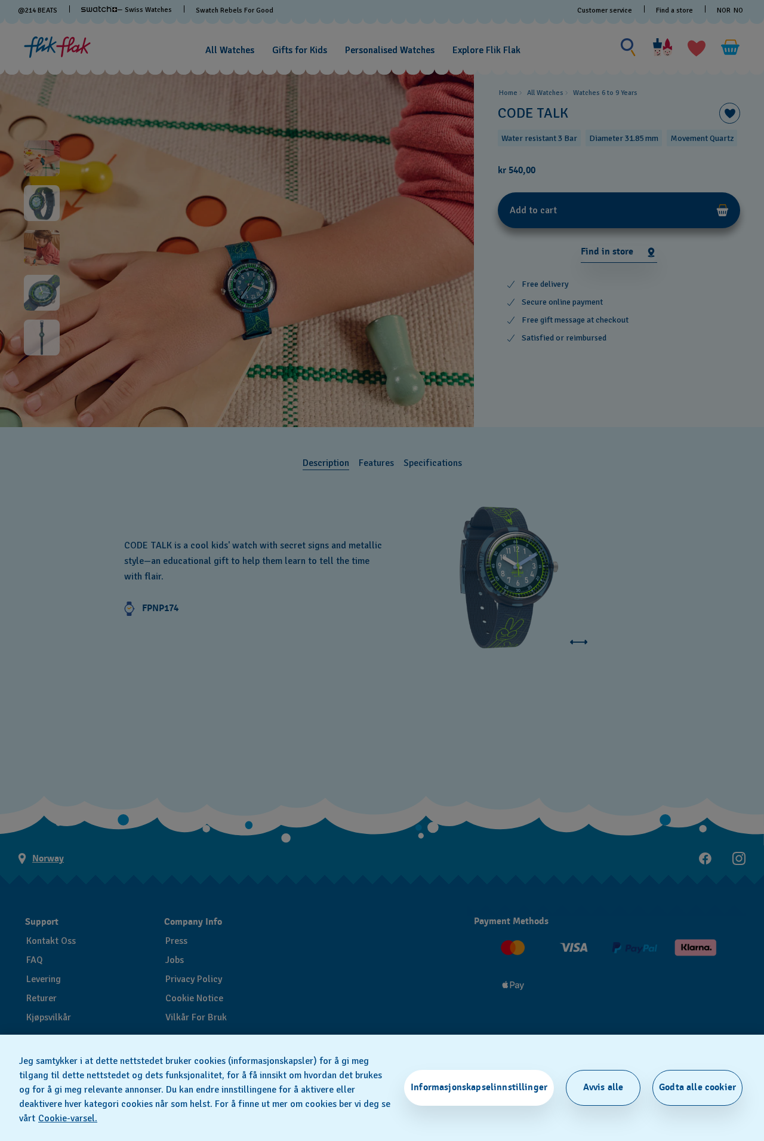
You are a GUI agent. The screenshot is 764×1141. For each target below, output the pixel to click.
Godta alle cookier (697, 1087)
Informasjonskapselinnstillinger (479, 1087)
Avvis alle (603, 1087)
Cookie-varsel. (67, 1118)
